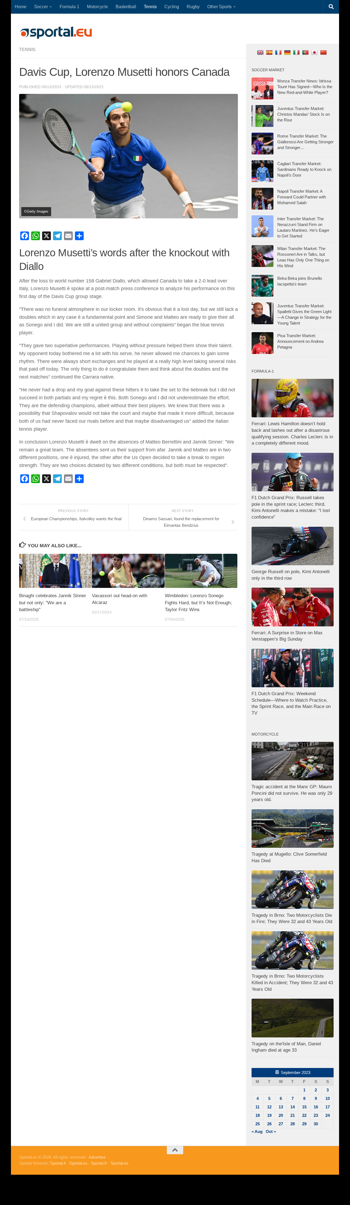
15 (304, 1107)
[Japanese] (315, 52)
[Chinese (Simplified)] (324, 52)
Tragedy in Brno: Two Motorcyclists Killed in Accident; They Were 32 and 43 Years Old (292, 983)
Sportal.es (119, 1163)
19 (269, 1115)
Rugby (193, 6)
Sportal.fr (99, 1163)
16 (316, 1107)
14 (292, 1107)
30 (316, 1123)
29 (304, 1123)
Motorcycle (97, 6)
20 (281, 1115)
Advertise (97, 1157)
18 (257, 1115)
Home (21, 6)
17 (327, 1107)
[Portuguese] (306, 52)
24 (327, 1115)
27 (281, 1123)
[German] (288, 52)
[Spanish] (270, 52)
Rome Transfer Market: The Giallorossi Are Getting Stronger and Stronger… (305, 142)
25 (257, 1123)
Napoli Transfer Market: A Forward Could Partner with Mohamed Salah (301, 197)
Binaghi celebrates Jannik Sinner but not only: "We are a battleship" (52, 602)
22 (304, 1115)
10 (327, 1098)
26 (269, 1123)
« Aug (257, 1131)
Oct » (271, 1131)
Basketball (126, 6)
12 (269, 1107)
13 (281, 1107)
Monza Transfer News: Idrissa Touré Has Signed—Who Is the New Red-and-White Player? (304, 87)
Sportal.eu (78, 1163)
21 (292, 1115)
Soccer (41, 6)
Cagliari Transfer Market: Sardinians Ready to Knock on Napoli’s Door (304, 169)
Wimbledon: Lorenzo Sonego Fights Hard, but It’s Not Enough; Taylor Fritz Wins (198, 602)
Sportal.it (58, 1163)
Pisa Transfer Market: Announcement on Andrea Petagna (300, 341)
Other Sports (219, 6)
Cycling (171, 6)
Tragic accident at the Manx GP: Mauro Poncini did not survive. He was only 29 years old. (292, 793)
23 (316, 1115)
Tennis (150, 6)
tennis (27, 49)
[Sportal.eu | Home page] (56, 33)
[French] (279, 52)
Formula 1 (69, 6)
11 (257, 1107)
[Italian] (297, 52)
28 (292, 1123)
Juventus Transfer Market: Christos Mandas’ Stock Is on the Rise (303, 114)
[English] (261, 52)
